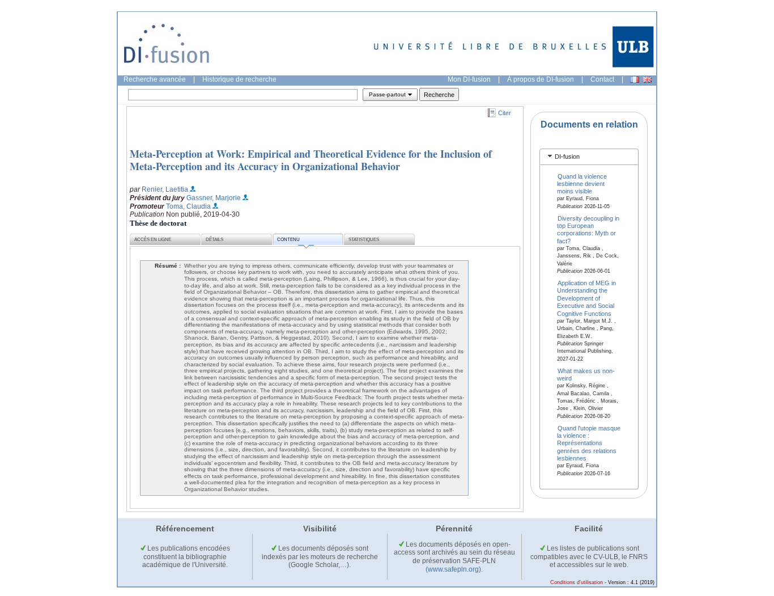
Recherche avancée (155, 79)
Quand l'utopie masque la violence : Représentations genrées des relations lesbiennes (589, 443)
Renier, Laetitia (165, 189)
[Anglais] (647, 79)
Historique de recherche (239, 79)
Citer (504, 112)
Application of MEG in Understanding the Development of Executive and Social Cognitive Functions (586, 298)
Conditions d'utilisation (576, 582)
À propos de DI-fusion (540, 79)
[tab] (589, 157)
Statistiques (363, 239)
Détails (214, 239)
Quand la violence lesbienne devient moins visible (582, 183)
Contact (602, 79)
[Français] (634, 79)
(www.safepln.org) (453, 569)
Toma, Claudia (188, 206)
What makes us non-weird (586, 374)
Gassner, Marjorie (213, 198)
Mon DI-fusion (469, 79)
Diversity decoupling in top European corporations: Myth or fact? (588, 229)
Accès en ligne (152, 239)
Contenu (288, 239)
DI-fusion (567, 156)
